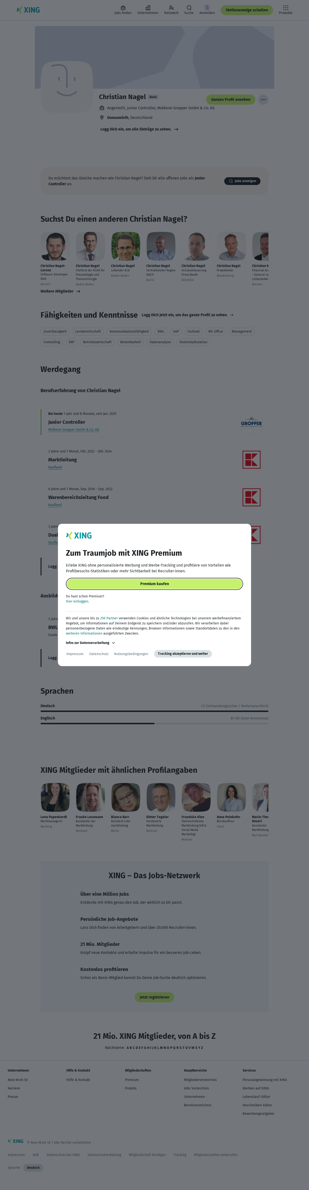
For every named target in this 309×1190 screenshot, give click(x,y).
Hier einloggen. (77, 601)
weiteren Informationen (84, 633)
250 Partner (109, 618)
